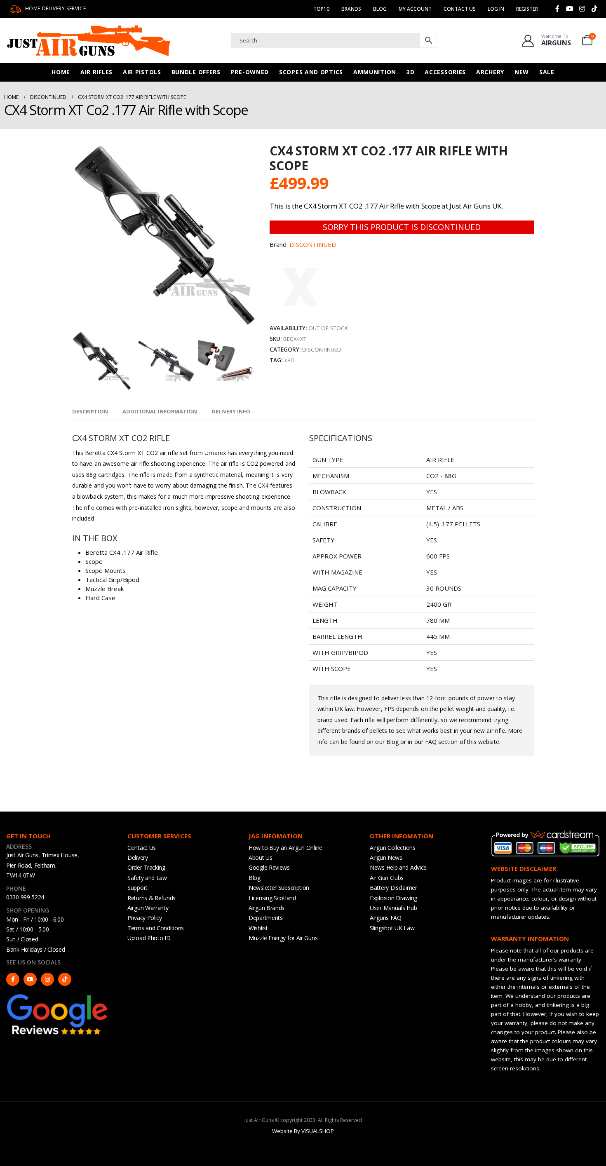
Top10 (321, 8)
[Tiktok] (594, 9)
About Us (260, 857)
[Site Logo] (88, 40)
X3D (289, 360)
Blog (380, 8)
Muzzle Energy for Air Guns (283, 938)
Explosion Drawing (393, 898)
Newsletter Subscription (279, 888)
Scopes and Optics (311, 72)
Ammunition (374, 72)
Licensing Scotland (272, 898)
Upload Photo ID (149, 938)
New (521, 72)
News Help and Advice (398, 867)
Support (137, 888)
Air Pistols (142, 72)
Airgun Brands (266, 908)
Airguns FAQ (386, 918)
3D (410, 72)
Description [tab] (90, 411)
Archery (490, 72)
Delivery (137, 857)
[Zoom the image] (57, 996)
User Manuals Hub (393, 908)
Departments (266, 918)
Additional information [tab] (159, 411)
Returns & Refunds (151, 898)
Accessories (445, 72)
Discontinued (321, 349)
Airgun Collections (393, 848)
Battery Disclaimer (393, 888)
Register (527, 8)
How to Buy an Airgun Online (285, 848)
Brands (351, 8)
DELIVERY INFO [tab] (230, 411)
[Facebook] (557, 9)
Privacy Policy (144, 918)
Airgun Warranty (148, 908)
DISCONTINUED (312, 244)
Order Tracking (146, 867)
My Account (415, 8)
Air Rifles (96, 72)
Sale (546, 72)
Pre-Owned (250, 72)
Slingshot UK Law (392, 928)
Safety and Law (147, 878)
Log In (496, 8)
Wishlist (258, 928)
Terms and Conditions (155, 928)
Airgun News (386, 857)
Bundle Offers (196, 72)
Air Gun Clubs (387, 878)
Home (61, 72)
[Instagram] (582, 9)
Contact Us (460, 8)
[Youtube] (570, 9)
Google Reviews (269, 867)
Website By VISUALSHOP (303, 1131)
